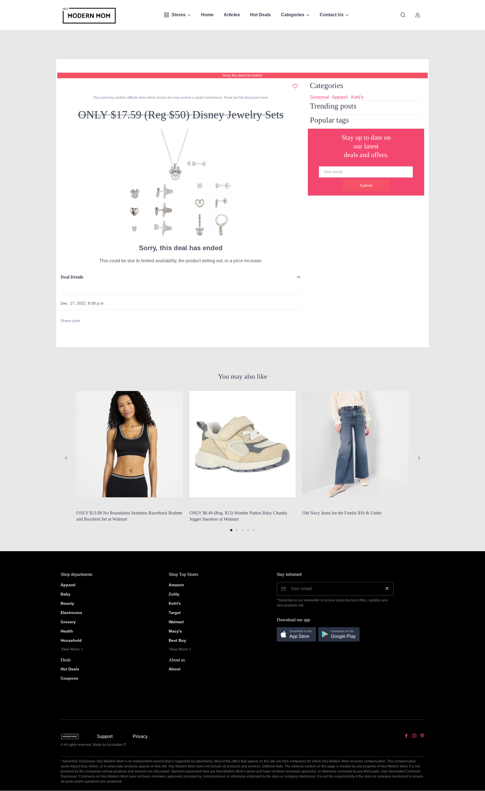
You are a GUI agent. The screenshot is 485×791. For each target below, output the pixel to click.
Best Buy (177, 640)
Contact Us (332, 14)
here (264, 98)
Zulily (174, 594)
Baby (65, 594)
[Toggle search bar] (403, 15)
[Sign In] (417, 15)
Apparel (340, 97)
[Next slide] (418, 457)
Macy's (175, 631)
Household (71, 640)
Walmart (176, 622)
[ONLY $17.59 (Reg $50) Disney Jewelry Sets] (181, 184)
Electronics (71, 612)
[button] (231, 530)
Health (67, 631)
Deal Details (72, 277)
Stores (178, 14)
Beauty (67, 603)
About (174, 669)
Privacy (140, 736)
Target (175, 612)
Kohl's (357, 97)
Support (105, 736)
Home (207, 14)
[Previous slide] (66, 457)
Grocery (68, 622)
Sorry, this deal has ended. (242, 75)
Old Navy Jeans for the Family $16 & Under (341, 513)
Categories (292, 14)
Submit (366, 185)
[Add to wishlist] (295, 86)
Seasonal (319, 97)
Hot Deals (260, 14)
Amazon (176, 585)
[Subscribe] (386, 588)
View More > (72, 649)
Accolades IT (116, 745)
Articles (232, 14)
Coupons (69, 678)
